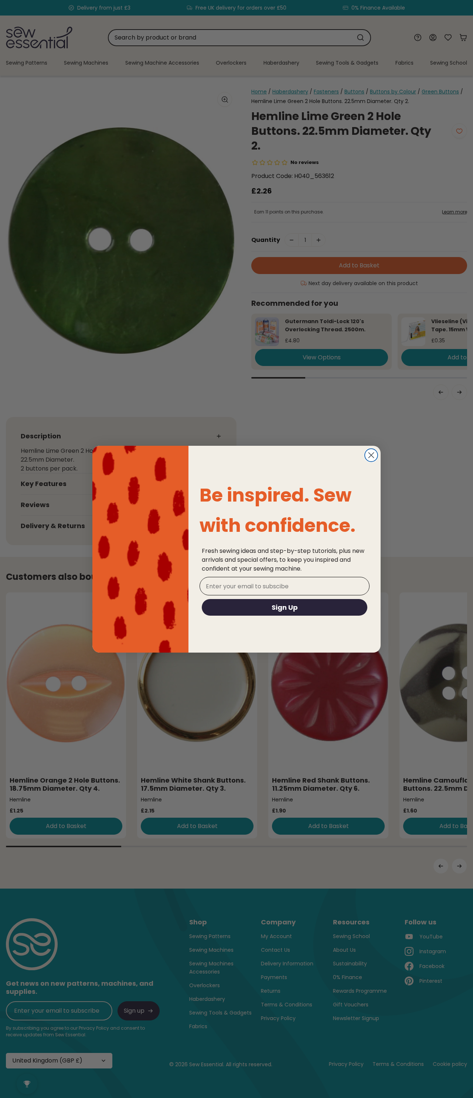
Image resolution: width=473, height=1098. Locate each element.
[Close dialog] (371, 455)
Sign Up (285, 607)
